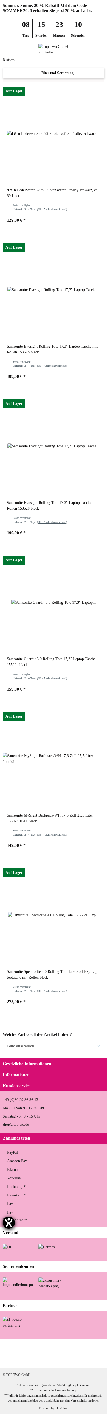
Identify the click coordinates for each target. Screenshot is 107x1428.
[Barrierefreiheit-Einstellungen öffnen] (9, 1223)
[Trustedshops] (53, 1283)
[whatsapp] (60, 1359)
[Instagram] (43, 1359)
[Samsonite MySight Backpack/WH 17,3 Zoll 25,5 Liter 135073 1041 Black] (53, 759)
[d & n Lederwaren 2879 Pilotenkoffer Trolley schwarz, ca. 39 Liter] (53, 133)
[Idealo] (18, 1322)
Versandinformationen (85, 1400)
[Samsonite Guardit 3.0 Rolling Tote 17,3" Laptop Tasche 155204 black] (53, 602)
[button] (91, 48)
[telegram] (78, 1359)
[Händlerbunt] (18, 1282)
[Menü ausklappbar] (5, 48)
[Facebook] (26, 1359)
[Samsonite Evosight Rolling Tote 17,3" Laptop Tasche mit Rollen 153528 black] (53, 290)
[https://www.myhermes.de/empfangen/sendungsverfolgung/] (46, 1246)
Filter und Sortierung (57, 73)
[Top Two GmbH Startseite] (53, 48)
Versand (85, 1385)
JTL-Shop (61, 1408)
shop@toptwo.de (16, 1124)
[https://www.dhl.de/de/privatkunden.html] (9, 1246)
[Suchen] (15, 48)
